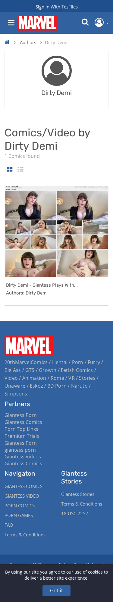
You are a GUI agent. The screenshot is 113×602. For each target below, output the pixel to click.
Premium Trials (22, 436)
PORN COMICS (20, 506)
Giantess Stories (77, 494)
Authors (28, 42)
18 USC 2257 (74, 513)
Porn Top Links (21, 429)
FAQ (9, 525)
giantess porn (20, 450)
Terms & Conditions (25, 535)
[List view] (20, 169)
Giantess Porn (21, 415)
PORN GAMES (19, 515)
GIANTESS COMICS (23, 486)
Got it (56, 590)
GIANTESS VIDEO (22, 496)
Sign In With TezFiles (57, 7)
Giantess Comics (23, 422)
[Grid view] (10, 169)
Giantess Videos (23, 456)
